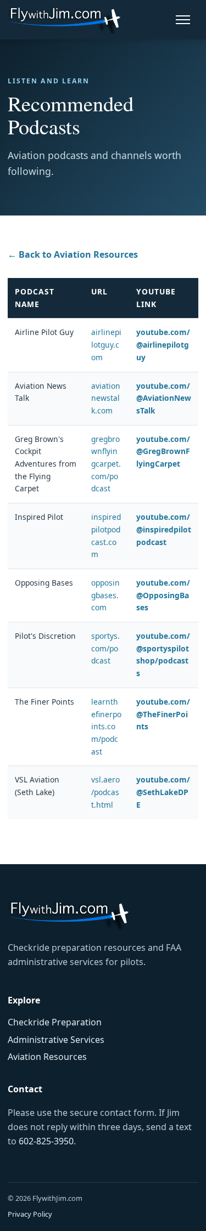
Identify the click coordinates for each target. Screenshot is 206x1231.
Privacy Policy (30, 1214)
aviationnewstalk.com (105, 398)
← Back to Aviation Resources (73, 254)
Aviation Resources (47, 1057)
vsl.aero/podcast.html (105, 791)
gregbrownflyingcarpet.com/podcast (106, 464)
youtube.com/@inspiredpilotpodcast (163, 529)
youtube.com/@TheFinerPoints (163, 713)
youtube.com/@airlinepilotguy (163, 344)
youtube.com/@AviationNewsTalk (163, 398)
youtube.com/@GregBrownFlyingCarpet (163, 451)
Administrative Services (56, 1040)
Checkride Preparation (55, 1022)
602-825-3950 (46, 1141)
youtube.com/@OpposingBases (163, 594)
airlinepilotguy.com (106, 344)
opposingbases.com (105, 594)
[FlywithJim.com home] (64, 19)
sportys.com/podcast (105, 648)
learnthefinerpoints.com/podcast (106, 726)
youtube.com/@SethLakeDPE (163, 791)
